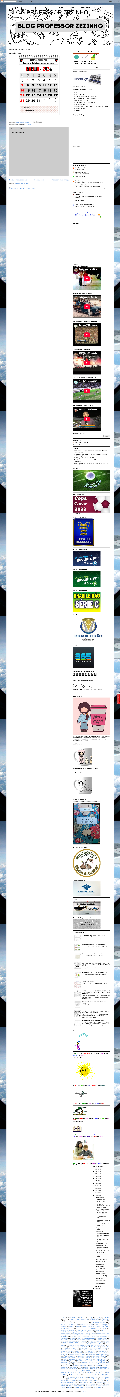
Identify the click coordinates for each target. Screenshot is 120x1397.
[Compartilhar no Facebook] (39, 122)
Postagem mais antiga (60, 180)
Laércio (105, 1365)
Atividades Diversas (98, 1323)
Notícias (98, 1371)
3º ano (81, 1317)
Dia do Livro (79, 1351)
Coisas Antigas (81, 1336)
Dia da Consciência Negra (75, 1344)
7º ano (66, 1319)
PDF (64, 1375)
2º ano (72, 1317)
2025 (96, 1286)
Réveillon (91, 1380)
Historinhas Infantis (103, 1364)
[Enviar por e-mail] (34, 122)
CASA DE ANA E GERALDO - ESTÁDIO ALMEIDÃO (84, 1333)
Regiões (101, 1378)
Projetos (70, 1378)
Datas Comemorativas (87, 1339)
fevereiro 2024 (100, 1259)
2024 (96, 1195)
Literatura (86, 1367)
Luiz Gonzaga (103, 1367)
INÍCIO (76, 92)
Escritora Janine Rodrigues (68, 1357)
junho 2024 (99, 1269)
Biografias (84, 1326)
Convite (79, 1338)
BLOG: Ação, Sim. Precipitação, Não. (84, 458)
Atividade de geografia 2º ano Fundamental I (94, 944)
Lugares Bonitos (94, 1367)
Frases (72, 1361)
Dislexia (83, 1354)
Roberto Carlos (99, 1380)
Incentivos (91, 1365)
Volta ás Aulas (79, 1387)
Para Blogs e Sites (81, 1372)
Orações (63, 1372)
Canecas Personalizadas (84, 1330)
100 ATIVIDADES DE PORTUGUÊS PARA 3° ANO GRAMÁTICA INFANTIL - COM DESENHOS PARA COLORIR (96, 964)
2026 (96, 1288)
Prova (76, 1379)
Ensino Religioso (95, 1356)
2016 (96, 1176)
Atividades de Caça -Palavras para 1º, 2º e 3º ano (102, 1247)
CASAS (92, 1335)
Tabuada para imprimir (88, 981)
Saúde (90, 1382)
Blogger (84, 1391)
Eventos (107, 1357)
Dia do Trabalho (77, 1352)
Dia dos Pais (89, 1352)
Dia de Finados (74, 1347)
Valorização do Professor (101, 1385)
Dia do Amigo (105, 1347)
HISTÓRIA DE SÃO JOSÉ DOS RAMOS (85, 98)
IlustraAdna (75, 1365)
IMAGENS (83, 1365)
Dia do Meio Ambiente (89, 1351)
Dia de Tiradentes (95, 1347)
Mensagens (85, 1368)
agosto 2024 (99, 1273)
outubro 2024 (100, 1278)
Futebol (79, 1361)
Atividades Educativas (81, 185)
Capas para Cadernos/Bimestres (78, 1332)
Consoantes (64, 1338)
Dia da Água (83, 1342)
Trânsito (88, 1385)
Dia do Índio (70, 1351)
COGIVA (73, 1336)
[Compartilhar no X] (37, 122)
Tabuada (92, 1384)
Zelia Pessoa (88, 1387)
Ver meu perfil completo (79, 445)
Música (72, 1371)
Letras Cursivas (73, 1367)
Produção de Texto (81, 1377)
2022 (96, 1190)
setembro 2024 (100, 1276)
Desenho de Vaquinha (71, 1341)
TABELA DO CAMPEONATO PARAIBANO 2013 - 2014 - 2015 (91, 107)
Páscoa (89, 1372)
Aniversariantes (77, 1321)
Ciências (64, 1336)
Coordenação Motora (89, 1338)
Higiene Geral (101, 1362)
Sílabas (74, 1384)
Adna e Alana (84, 1319)
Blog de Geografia (80, 181)
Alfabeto (106, 1319)
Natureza (86, 1371)
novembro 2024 (100, 1280)
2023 (96, 1193)
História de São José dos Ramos (81, 1364)
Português (104, 1374)
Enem (88, 1356)
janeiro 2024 (99, 1197)
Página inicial (39, 180)
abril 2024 (99, 1264)
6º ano (107, 1317)
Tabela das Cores (84, 1384)
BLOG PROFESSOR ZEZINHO (48, 12)
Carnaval (90, 1332)
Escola (103, 1356)
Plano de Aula (75, 1375)
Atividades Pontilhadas (101, 1324)
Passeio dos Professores (99, 1372)
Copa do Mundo (102, 1338)
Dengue (99, 1339)
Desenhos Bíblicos (82, 1341)
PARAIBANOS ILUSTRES (81, 100)
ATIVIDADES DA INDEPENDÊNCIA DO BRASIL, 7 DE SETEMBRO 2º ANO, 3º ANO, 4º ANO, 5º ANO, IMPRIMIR (96, 992)
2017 (96, 1178)
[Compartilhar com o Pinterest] (41, 122)
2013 (96, 1169)
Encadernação (80, 1356)
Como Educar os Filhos (92, 1336)
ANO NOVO (86, 1321)
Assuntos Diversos (101, 1321)
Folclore (64, 1361)
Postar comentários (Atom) (21, 183)
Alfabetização (94, 1319)
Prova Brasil (83, 1378)
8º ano (71, 1319)
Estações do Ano (100, 1357)
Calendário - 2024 (100, 1199)
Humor (66, 1365)
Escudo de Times (89, 1357)
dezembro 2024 (100, 1283)
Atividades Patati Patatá (86, 1324)
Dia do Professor (102, 1351)
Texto (100, 1384)
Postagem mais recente (18, 180)
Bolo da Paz (91, 1326)
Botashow (77, 194)
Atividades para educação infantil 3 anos (93, 1020)
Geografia (101, 1361)
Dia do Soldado (65, 1352)
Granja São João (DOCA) (88, 1362)
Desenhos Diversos (95, 1341)
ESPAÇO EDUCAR (80, 176)
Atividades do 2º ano (101, 1243)
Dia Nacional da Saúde (101, 1352)
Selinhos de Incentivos (102, 1382)
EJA (66, 1356)
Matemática (74, 1368)
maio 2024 (99, 1266)
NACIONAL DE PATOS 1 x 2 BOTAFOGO (85, 206)
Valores (93, 1385)
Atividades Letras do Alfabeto (69, 1324)
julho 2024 (99, 1271)
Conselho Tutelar (103, 1336)
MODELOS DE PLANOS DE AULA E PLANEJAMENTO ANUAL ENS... (102, 1212)
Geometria (64, 1362)
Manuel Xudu (64, 1368)
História (69, 1364)
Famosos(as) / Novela (75, 1359)
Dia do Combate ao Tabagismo (100, 1348)
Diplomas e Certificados (74, 1354)
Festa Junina (88, 1359)
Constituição (73, 1338)
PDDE (107, 1372)
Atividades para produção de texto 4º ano (93, 954)
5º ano (99, 1317)
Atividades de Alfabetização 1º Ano (102, 1232)
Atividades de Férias (67, 1322)
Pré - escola (70, 1377)
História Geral (93, 1364)
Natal (77, 1371)
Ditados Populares (91, 1354)
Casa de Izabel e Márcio (73, 1335)
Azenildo (71, 1326)
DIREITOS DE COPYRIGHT (82, 104)
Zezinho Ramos (79, 200)
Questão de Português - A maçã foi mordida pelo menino (89, 182)
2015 (96, 1173)
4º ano (90, 1317)
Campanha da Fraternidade (67, 1330)
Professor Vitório (93, 1377)
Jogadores (98, 1365)
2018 (96, 1181)
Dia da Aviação (100, 1342)
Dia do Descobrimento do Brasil (69, 1349)
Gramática (75, 1362)
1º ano (63, 1317)
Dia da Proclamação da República (76, 1345)
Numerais (104, 1371)
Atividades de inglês (82, 1323)
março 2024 (99, 1261)
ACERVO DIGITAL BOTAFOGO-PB (84, 204)
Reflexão (95, 1378)
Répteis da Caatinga (82, 1380)
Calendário (28, 124)
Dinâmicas (64, 1354)
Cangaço (96, 1330)
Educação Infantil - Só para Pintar (102, 1240)
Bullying (78, 1328)
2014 (96, 1171)
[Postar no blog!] (36, 122)
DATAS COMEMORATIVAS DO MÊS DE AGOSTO (87, 178)
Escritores (80, 1357)
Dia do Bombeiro (66, 1348)
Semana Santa (65, 1384)
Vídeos (63, 1387)
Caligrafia (104, 1328)
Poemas (85, 1374)
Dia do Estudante (84, 1349)
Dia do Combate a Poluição (86, 1348)
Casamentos (85, 1335)
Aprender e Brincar (80, 172)
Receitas (90, 1378)
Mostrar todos (107, 188)
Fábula (64, 1359)
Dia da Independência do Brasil (93, 1344)
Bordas (97, 1326)
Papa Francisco (71, 1372)
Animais (67, 1321)
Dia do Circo (75, 1348)
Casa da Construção (65, 1333)
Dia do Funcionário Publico (98, 1349)
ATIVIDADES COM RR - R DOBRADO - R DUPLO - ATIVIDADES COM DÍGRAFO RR (96, 1011)
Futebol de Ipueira (91, 1360)
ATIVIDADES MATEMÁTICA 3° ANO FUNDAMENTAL (103, 1205)
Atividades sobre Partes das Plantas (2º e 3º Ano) (87, 186)
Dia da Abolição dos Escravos (70, 1342)
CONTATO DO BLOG (80, 94)
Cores (78, 1339)
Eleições (72, 1356)
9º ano (77, 1319)
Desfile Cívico (106, 1341)
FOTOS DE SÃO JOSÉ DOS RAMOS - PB (86, 96)
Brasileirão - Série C (80, 169)
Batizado (78, 1326)
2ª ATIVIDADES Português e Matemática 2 (85, 202)
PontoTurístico (93, 1374)
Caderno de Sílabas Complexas (83, 173)
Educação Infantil (103, 1354)
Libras (80, 1367)
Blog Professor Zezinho (81, 168)
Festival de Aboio (101, 1359)
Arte (92, 1321)
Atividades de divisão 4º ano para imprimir (93, 935)
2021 (96, 1188)
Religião (74, 1380)
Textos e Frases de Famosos (76, 1385)
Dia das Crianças (99, 1345)
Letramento (64, 1367)
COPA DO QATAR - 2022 (68, 1339)
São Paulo (83, 1382)
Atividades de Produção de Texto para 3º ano (94, 972)
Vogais (69, 1387)
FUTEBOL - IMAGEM (80, 109)
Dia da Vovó (90, 1345)
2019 (96, 1183)
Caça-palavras (85, 1328)
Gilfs (70, 1362)
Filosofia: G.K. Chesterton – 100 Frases (103, 1251)
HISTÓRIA (77, 111)
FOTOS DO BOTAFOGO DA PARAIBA (85, 102)
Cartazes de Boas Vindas (101, 1332)
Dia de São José (84, 1347)
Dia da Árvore (91, 1342)
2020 (96, 1185)
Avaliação (63, 1326)
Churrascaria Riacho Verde (101, 1335)
